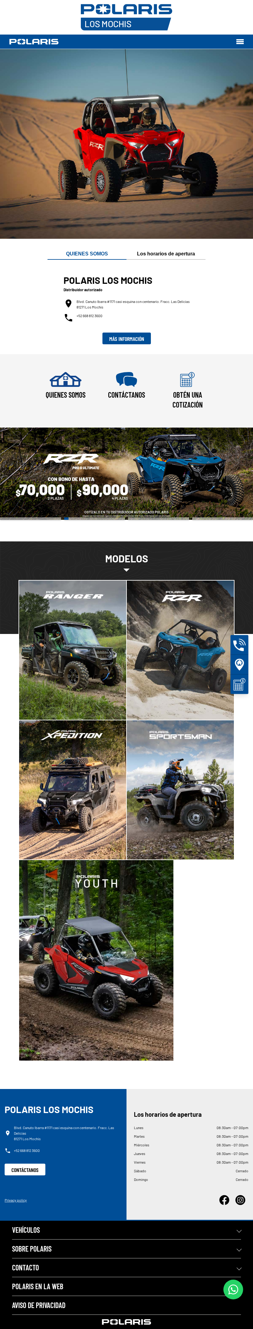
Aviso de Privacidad (38, 1305)
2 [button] (94, 518)
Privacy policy (16, 1200)
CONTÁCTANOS (25, 1169)
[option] (126, 474)
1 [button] (30, 518)
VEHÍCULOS (26, 1229)
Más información (126, 338)
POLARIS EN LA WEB (37, 1286)
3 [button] (158, 518)
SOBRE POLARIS (32, 1248)
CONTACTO (25, 1267)
